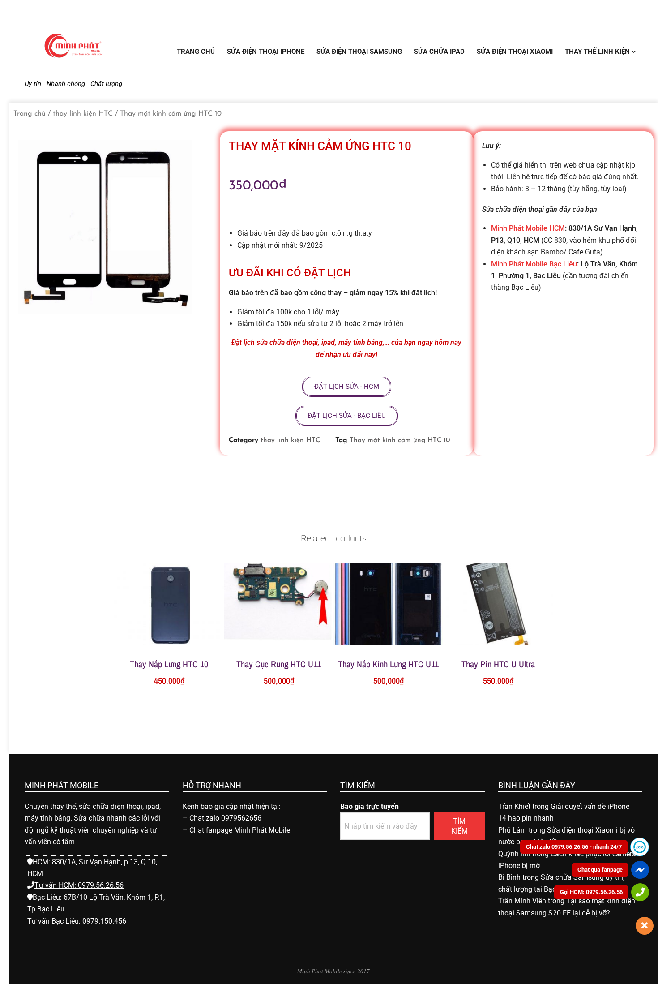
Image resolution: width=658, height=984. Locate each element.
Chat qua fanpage (600, 869)
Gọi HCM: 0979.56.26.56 (591, 892)
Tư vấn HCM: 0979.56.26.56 (79, 885)
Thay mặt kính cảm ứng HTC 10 (400, 440)
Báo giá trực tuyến (369, 806)
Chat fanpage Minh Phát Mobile (239, 830)
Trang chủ (29, 113)
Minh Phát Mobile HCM (528, 228)
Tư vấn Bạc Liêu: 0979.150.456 (76, 921)
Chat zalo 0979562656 (225, 818)
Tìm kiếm (459, 826)
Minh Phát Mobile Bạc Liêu (534, 264)
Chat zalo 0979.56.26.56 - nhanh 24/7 (574, 846)
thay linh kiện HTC (83, 113)
